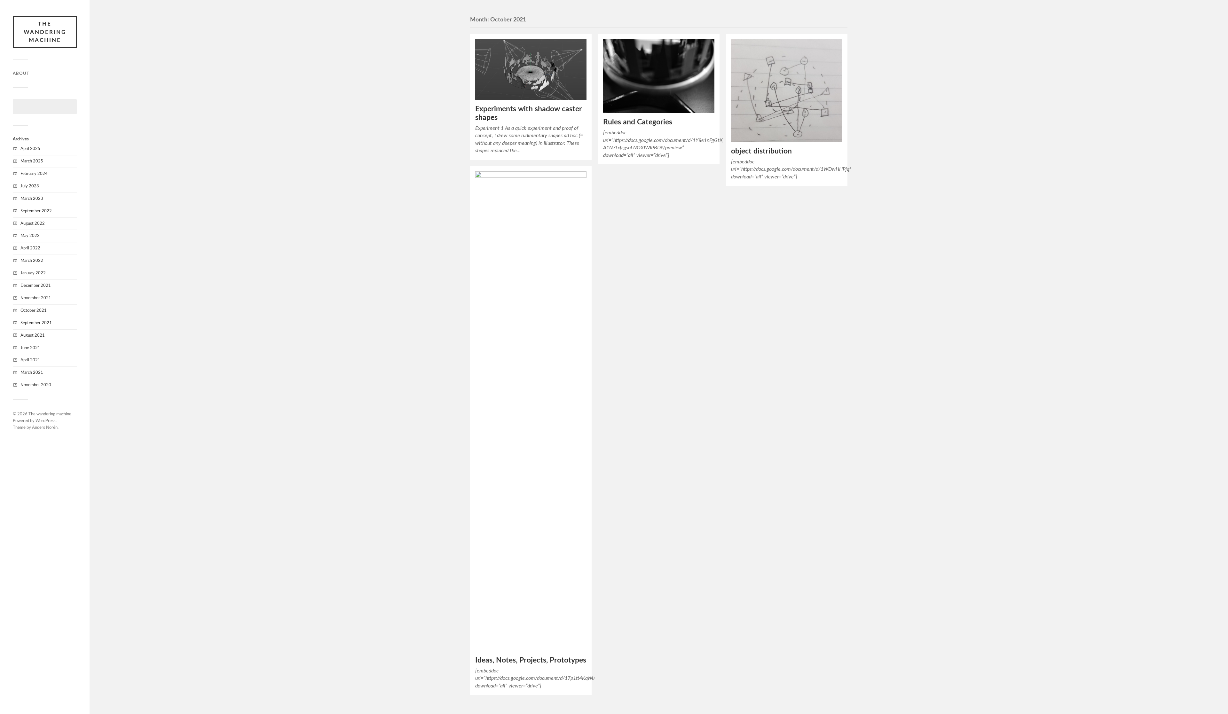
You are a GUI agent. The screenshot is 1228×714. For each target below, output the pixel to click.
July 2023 (29, 186)
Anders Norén (45, 428)
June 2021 (30, 348)
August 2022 (32, 223)
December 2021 (35, 285)
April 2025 (30, 149)
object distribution (761, 151)
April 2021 (30, 360)
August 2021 (32, 335)
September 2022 (36, 211)
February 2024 (34, 174)
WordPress (45, 421)
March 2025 (31, 161)
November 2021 (35, 298)
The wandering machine (45, 32)
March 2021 (31, 372)
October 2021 (33, 310)
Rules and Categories (637, 122)
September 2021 (36, 323)
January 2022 (33, 273)
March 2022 (31, 261)
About (21, 73)
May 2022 (30, 236)
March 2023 (31, 198)
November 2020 (35, 385)
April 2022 (30, 248)
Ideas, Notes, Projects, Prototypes (530, 660)
